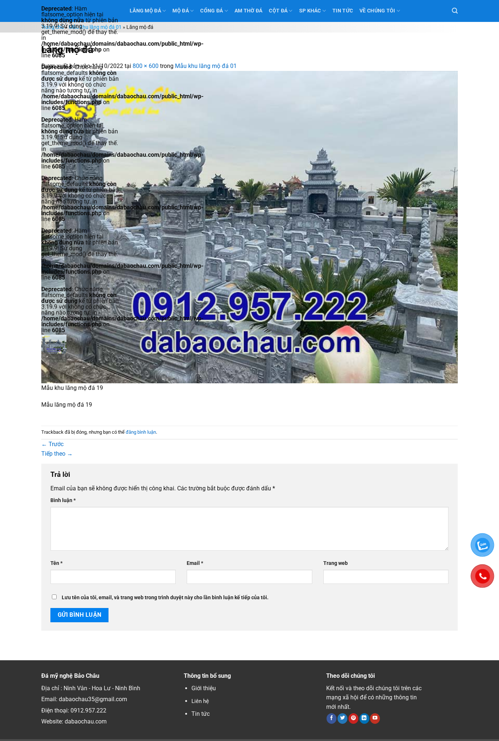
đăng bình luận (141, 432)
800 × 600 (146, 65)
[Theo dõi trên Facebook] (331, 718)
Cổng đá (211, 11)
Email (195, 563)
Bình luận (63, 500)
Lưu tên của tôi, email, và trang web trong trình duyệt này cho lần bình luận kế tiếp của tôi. (165, 597)
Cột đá (278, 11)
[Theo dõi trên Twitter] (342, 718)
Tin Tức (342, 11)
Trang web (335, 563)
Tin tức (200, 713)
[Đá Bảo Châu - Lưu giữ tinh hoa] (80, 344)
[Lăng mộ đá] (249, 226)
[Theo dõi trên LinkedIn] (364, 718)
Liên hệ (200, 701)
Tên (56, 563)
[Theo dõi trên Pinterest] (353, 718)
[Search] (455, 11)
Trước (52, 444)
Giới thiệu (203, 688)
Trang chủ (52, 27)
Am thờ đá (249, 11)
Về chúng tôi (377, 11)
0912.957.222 (88, 710)
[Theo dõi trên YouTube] (375, 718)
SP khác (310, 11)
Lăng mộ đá (145, 11)
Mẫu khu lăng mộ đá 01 (95, 27)
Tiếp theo (57, 453)
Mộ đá (180, 11)
